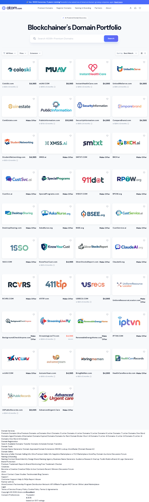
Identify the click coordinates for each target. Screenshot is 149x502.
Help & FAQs (23, 479)
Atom (3, 472)
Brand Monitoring (33, 464)
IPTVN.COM (118, 336)
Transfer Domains (31, 444)
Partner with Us (7, 482)
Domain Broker (76, 436)
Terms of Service (8, 489)
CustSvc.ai (7, 194)
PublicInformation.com (49, 120)
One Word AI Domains (18, 439)
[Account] (131, 8)
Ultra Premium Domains (26, 433)
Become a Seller (8, 454)
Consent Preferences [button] (10, 495)
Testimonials (32, 474)
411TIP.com (44, 298)
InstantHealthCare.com (87, 83)
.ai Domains (41, 433)
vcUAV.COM (7, 373)
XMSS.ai (42, 157)
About (108, 8)
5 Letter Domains (97, 433)
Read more (118, 2)
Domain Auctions (104, 454)
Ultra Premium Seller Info (41, 454)
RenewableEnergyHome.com (89, 337)
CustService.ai (119, 228)
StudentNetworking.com (13, 157)
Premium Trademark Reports (13, 464)
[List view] (145, 53)
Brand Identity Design (25, 459)
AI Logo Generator (125, 459)
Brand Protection (8, 462)
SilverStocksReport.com (87, 262)
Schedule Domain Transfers (50, 444)
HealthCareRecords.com (124, 373)
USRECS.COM (82, 298)
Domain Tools (6, 446)
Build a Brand (111, 459)
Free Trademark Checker (51, 464)
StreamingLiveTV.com (49, 336)
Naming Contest (8, 459)
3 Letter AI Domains (106, 436)
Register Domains (64, 8)
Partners (98, 8)
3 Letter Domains (67, 433)
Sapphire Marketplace (61, 454)
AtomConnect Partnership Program (16, 484)
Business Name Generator (64, 459)
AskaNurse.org (46, 228)
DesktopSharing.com (12, 228)
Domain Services (8, 431)
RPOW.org (117, 194)
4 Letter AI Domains (124, 436)
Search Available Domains (12, 444)
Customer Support (9, 479)
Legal (3, 487)
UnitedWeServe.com (122, 83)
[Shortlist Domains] (140, 8)
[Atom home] (12, 8)
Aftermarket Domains (31, 436)
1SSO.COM (7, 262)
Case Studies (20, 474)
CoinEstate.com (9, 120)
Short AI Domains (90, 436)
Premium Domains (45, 8)
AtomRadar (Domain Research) (81, 449)
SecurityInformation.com (87, 120)
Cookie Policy (33, 489)
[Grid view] (141, 53)
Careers (45, 474)
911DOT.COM (81, 194)
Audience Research (84, 459)
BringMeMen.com (84, 373)
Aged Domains (15, 436)
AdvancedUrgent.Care (49, 410)
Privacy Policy (22, 489)
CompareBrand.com (122, 120)
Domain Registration (9, 441)
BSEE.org (80, 228)
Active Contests (37, 469)
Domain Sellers (7, 452)
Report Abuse (35, 479)
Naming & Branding (83, 8)
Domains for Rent (62, 436)
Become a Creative (9, 469)
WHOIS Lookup (61, 449)
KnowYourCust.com (48, 262)
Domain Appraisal (30, 449)
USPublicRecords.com (12, 410)
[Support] (135, 8)
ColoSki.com (8, 83)
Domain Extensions (46, 449)
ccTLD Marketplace (79, 454)
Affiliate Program (60, 484)
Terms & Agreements (49, 489)
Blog (39, 474)
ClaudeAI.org (119, 262)
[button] (34, 62)
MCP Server (73, 484)
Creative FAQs (24, 469)
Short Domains (53, 433)
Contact (11, 474)
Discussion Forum (119, 454)
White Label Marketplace (88, 484)
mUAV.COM (44, 83)
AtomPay (92, 454)
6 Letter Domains (113, 433)
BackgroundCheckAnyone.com (16, 337)
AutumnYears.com (47, 373)
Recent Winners (51, 469)
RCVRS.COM (8, 298)
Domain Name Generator (11, 449)
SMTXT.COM (81, 157)
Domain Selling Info (23, 454)
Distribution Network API (42, 484)
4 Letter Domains (82, 433)
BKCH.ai (116, 157)
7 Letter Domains (128, 433)
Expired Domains (48, 436)
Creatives (5, 467)
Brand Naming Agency (43, 459)
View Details (10, 91)
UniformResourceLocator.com (126, 300)
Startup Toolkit (99, 459)
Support (4, 477)
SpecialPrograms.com (49, 194)
